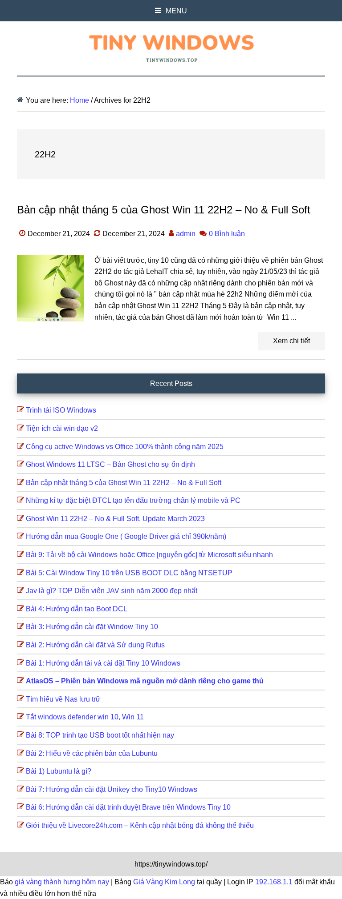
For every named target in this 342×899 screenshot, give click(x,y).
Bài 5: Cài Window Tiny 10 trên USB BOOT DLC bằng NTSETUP (129, 573)
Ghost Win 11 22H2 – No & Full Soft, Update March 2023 (115, 518)
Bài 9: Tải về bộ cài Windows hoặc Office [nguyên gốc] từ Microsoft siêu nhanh (149, 554)
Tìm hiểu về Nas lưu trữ (63, 699)
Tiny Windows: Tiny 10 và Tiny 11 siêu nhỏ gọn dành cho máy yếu (171, 47)
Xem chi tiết (291, 341)
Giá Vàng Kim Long (164, 882)
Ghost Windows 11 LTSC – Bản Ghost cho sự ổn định (110, 464)
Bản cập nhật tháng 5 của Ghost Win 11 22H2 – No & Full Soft (163, 210)
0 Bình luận (227, 233)
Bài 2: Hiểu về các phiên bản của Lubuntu (92, 753)
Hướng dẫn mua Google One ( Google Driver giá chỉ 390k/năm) (126, 536)
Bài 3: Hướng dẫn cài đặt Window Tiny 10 (92, 626)
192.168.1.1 (274, 882)
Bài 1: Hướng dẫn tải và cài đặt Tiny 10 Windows (103, 663)
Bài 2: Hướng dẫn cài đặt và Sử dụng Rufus (95, 645)
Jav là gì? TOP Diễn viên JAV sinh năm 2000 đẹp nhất (111, 590)
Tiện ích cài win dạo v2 (62, 428)
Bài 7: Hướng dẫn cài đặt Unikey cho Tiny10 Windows (111, 789)
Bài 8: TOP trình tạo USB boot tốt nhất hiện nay (100, 735)
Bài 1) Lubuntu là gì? (58, 771)
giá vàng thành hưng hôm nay (63, 882)
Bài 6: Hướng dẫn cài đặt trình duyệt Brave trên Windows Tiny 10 (128, 807)
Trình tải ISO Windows (61, 410)
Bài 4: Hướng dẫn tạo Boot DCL (76, 609)
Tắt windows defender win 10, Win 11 (85, 717)
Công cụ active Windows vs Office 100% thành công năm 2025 (125, 446)
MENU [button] (176, 11)
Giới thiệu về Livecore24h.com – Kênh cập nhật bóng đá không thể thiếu (140, 825)
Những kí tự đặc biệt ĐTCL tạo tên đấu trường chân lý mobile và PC (133, 500)
